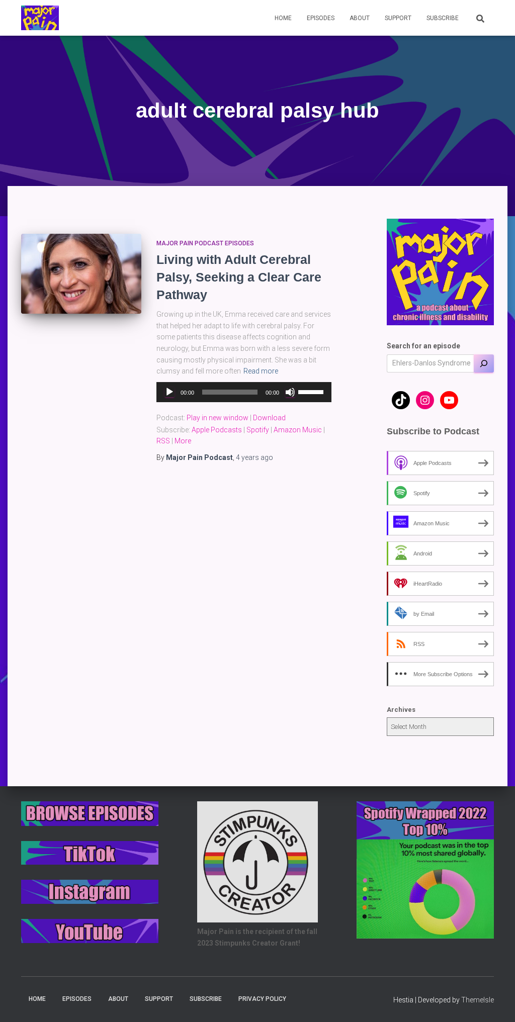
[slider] (312, 391)
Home (283, 18)
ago (254, 457)
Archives (401, 709)
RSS (163, 441)
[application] (243, 392)
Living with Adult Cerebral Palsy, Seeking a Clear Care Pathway (238, 277)
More (183, 441)
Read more (260, 371)
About (360, 18)
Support (398, 18)
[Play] (169, 392)
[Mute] (290, 392)
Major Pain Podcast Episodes (205, 243)
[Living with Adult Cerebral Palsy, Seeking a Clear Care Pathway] (81, 274)
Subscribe (442, 18)
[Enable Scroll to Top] (495, 1001)
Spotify (257, 430)
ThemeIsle (477, 1000)
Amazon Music (298, 430)
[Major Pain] (40, 18)
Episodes (320, 18)
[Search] (484, 363)
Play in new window (217, 418)
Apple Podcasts (217, 430)
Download (269, 418)
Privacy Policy (262, 998)
